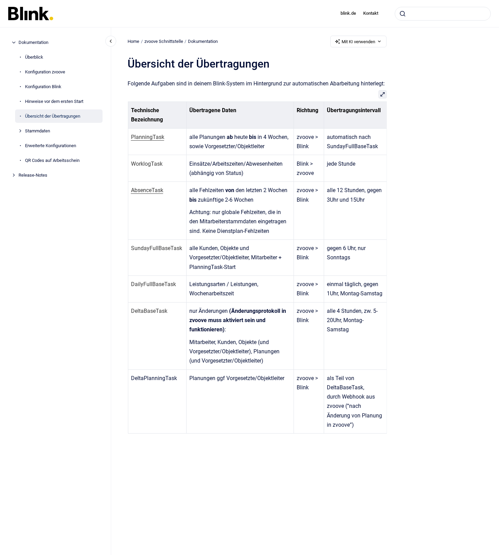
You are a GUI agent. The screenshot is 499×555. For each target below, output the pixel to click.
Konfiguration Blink (43, 86)
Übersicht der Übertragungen (52, 116)
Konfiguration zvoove (45, 71)
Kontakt (370, 13)
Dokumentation (33, 42)
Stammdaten (37, 130)
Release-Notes (33, 175)
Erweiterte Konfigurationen (50, 145)
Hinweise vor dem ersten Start (54, 101)
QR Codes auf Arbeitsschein (52, 160)
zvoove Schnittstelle (163, 41)
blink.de (348, 13)
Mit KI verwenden (358, 41)
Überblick (34, 57)
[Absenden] (402, 13)
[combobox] (442, 13)
